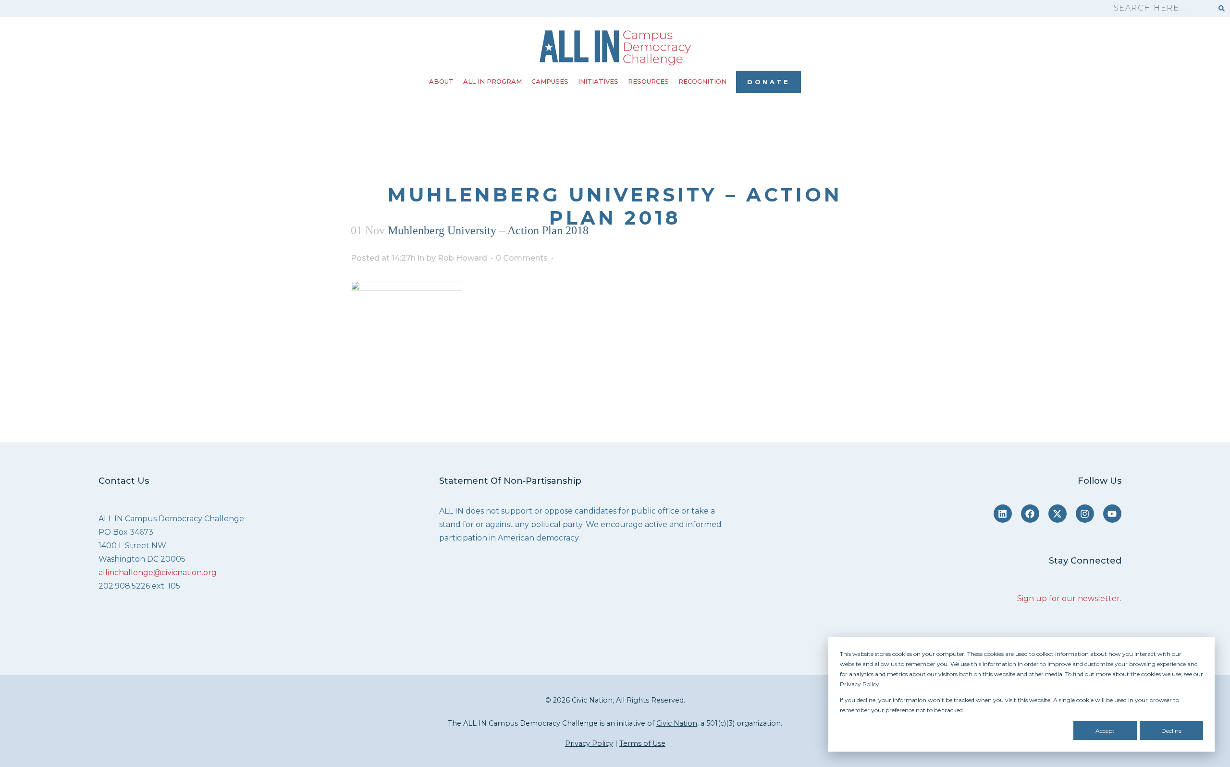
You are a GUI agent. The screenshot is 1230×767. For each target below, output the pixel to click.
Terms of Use (642, 743)
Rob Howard (462, 258)
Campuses (549, 81)
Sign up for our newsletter (1068, 598)
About (441, 81)
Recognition (702, 81)
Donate (768, 82)
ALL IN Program (492, 81)
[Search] (1222, 8)
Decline (1171, 730)
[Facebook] (1030, 513)
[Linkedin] (1003, 513)
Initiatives (598, 81)
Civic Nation (676, 723)
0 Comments (522, 258)
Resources (648, 81)
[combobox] (1159, 8)
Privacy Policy (589, 743)
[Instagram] (1085, 513)
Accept (1105, 730)
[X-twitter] (1057, 513)
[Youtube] (1112, 513)
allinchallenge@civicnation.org (157, 572)
